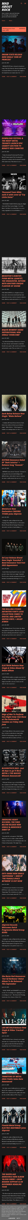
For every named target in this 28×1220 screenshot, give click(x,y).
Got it (18, 1218)
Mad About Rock (7, 6)
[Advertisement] (14, 99)
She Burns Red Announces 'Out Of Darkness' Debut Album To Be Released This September (13, 980)
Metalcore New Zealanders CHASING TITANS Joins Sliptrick (12, 511)
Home (3, 20)
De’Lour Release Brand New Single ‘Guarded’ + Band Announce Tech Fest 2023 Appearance (13, 561)
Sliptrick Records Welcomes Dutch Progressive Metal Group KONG (13, 929)
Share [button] (3, 76)
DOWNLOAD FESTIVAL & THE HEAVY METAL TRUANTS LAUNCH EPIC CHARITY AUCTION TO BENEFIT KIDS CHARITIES (13, 143)
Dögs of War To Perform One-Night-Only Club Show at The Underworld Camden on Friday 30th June (14, 719)
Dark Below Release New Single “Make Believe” (13, 414)
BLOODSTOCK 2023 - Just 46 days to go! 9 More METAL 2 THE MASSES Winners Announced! (13, 772)
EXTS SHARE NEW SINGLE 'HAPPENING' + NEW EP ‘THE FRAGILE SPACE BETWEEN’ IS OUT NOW (13, 877)
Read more (23, 76)
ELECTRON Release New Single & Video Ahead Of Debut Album (13, 668)
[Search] (21, 3)
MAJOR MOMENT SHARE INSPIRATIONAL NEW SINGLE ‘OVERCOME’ (12, 332)
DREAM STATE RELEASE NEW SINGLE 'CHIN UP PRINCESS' (12, 57)
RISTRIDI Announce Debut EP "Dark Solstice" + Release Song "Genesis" (13, 462)
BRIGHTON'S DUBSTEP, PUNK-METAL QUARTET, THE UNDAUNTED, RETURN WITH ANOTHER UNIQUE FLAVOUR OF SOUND (13, 281)
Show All (22, 28)
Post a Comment (12, 76)
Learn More (11, 1218)
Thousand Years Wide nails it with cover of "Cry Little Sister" (13, 194)
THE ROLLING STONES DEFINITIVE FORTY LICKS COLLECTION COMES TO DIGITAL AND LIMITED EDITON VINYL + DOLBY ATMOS (13, 615)
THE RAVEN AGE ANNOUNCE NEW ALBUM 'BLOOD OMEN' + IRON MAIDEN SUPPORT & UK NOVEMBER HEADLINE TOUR (13, 1180)
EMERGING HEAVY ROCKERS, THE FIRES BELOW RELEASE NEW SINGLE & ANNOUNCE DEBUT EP (11, 824)
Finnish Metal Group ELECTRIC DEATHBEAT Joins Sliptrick (14, 1128)
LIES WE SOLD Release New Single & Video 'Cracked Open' (14, 1030)
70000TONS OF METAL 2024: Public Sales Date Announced (12, 1079)
